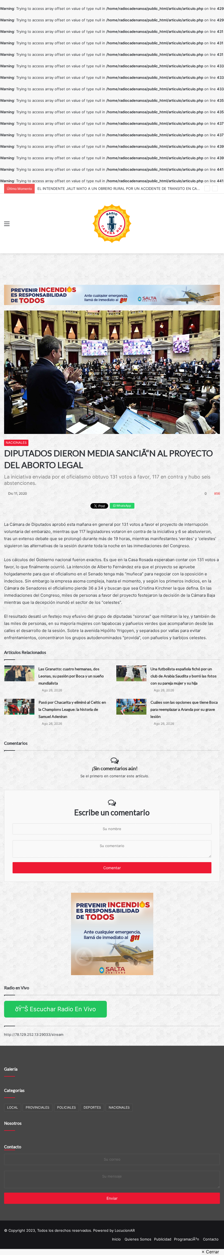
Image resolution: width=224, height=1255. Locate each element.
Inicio (116, 1239)
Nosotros (13, 1123)
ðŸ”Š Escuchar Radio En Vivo (55, 1009)
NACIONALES (16, 442)
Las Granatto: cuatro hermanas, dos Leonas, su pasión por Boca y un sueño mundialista (71, 675)
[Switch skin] (217, 225)
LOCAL (12, 1107)
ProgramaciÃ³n (186, 1239)
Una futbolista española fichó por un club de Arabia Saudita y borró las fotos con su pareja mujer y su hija (184, 675)
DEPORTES (92, 1107)
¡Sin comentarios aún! (115, 768)
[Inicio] (112, 224)
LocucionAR (125, 1230)
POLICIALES (66, 1107)
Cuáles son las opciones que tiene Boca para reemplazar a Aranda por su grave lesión (184, 709)
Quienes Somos (138, 1239)
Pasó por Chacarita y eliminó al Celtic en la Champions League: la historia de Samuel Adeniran (72, 709)
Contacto (12, 1146)
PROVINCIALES (37, 1107)
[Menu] (7, 225)
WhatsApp (123, 506)
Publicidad (162, 1239)
